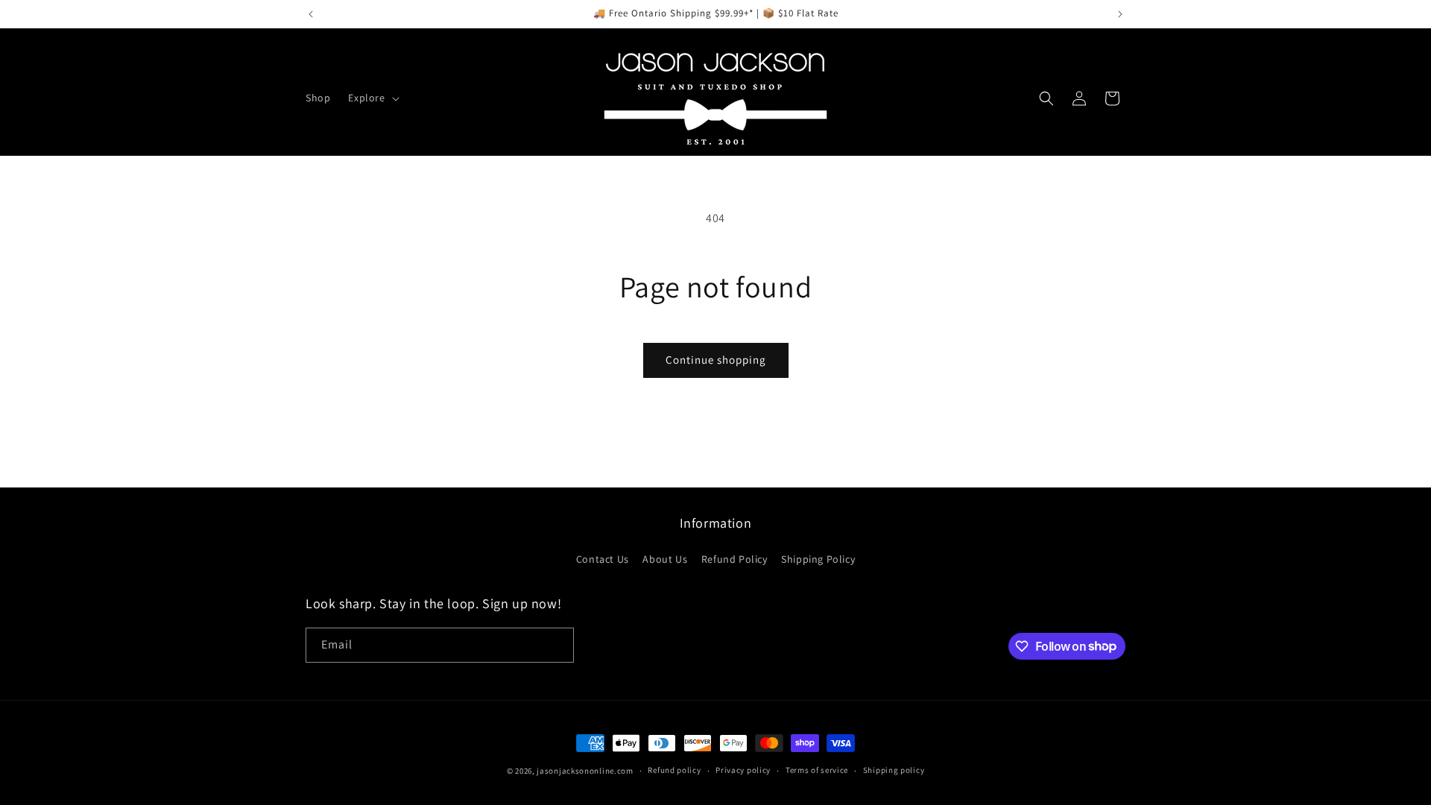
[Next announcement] (1120, 14)
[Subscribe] (556, 645)
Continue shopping (716, 360)
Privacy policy (743, 770)
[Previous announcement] (310, 14)
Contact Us (602, 559)
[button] (372, 97)
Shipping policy (894, 770)
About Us (664, 559)
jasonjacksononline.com (585, 770)
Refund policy (674, 770)
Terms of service (817, 770)
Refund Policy (734, 559)
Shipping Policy (818, 559)
